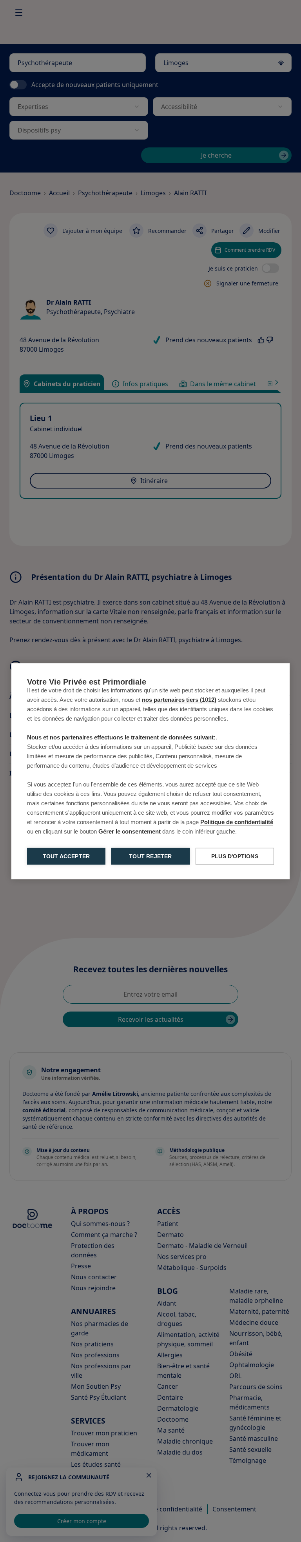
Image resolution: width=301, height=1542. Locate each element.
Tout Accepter (66, 856)
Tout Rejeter (150, 856)
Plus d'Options (234, 856)
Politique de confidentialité (236, 821)
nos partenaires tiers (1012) (179, 699)
